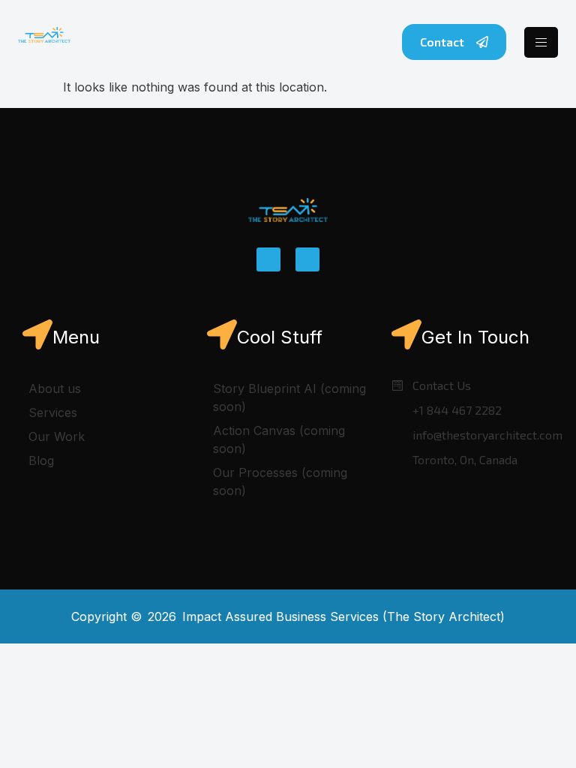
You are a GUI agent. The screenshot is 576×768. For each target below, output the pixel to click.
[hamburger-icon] (541, 42)
